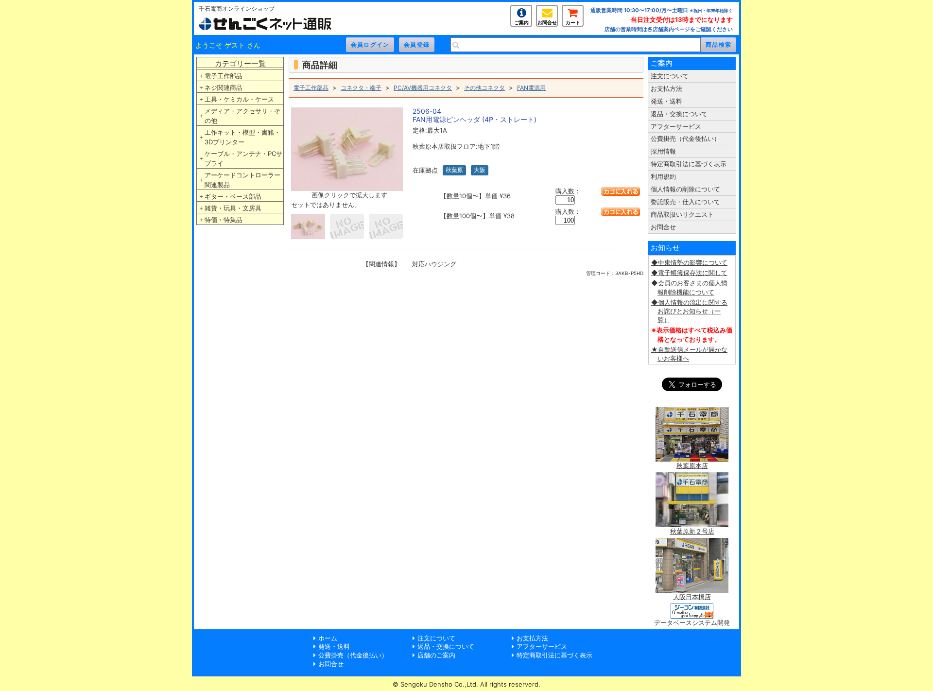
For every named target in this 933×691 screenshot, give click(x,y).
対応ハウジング (434, 264)
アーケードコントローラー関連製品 (242, 180)
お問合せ (547, 22)
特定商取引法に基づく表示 (688, 164)
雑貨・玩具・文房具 (233, 208)
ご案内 (521, 22)
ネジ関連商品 (223, 87)
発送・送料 (666, 101)
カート (573, 22)
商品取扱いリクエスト (682, 214)
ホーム (327, 638)
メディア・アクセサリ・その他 (242, 115)
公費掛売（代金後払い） (685, 138)
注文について (670, 76)
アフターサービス (676, 126)
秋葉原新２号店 (692, 531)
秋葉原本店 (692, 465)
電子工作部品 (223, 76)
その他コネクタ (484, 87)
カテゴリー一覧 (240, 63)
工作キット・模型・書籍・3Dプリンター (242, 137)
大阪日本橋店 (692, 597)
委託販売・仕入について (685, 202)
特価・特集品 (223, 220)
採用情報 (663, 151)
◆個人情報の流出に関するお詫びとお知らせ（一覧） (689, 311)
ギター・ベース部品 (233, 196)
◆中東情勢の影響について (689, 262)
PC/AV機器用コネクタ (423, 87)
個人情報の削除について (685, 189)
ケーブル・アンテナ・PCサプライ (243, 158)
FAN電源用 (531, 87)
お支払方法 (666, 88)
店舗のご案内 (436, 655)
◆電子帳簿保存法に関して (689, 272)
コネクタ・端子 (361, 87)
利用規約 (663, 176)
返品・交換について (679, 114)
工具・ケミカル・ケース (239, 99)
